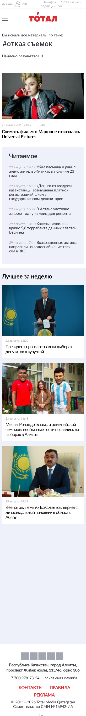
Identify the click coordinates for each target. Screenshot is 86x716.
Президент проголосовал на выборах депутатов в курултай (38, 349)
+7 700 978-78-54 (69, 4)
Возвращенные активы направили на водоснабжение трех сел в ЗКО (43, 247)
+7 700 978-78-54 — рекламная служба (43, 678)
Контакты (31, 688)
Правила (60, 688)
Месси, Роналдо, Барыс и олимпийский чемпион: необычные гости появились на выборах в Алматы (42, 430)
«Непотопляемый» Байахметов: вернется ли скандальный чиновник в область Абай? (42, 513)
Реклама (44, 695)
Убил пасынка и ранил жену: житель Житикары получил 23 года (42, 171)
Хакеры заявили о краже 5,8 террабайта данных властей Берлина (42, 228)
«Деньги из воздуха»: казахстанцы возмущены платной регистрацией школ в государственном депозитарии (41, 192)
